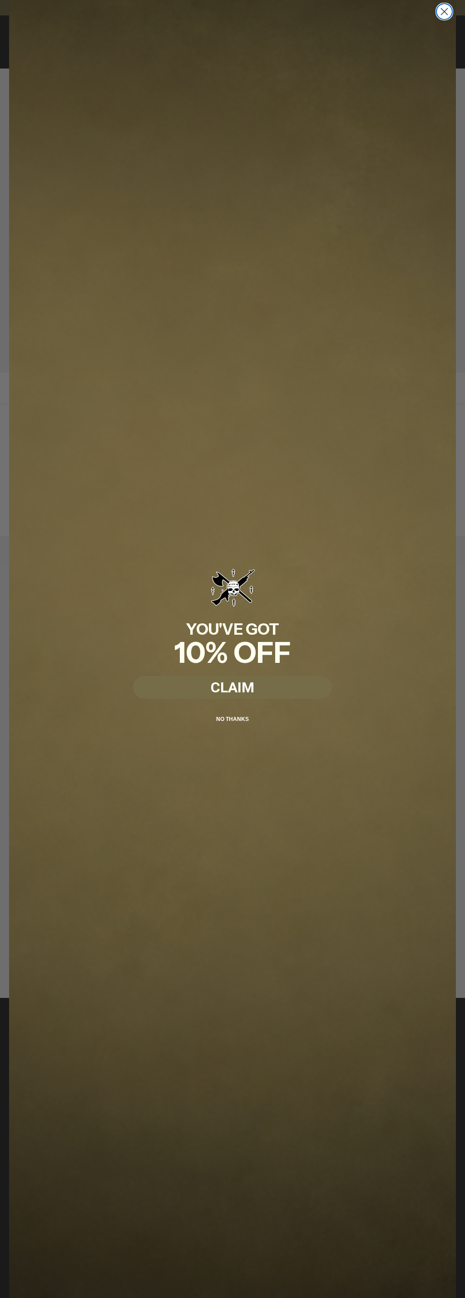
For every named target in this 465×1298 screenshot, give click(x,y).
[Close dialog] (444, 12)
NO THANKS (232, 719)
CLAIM (232, 687)
